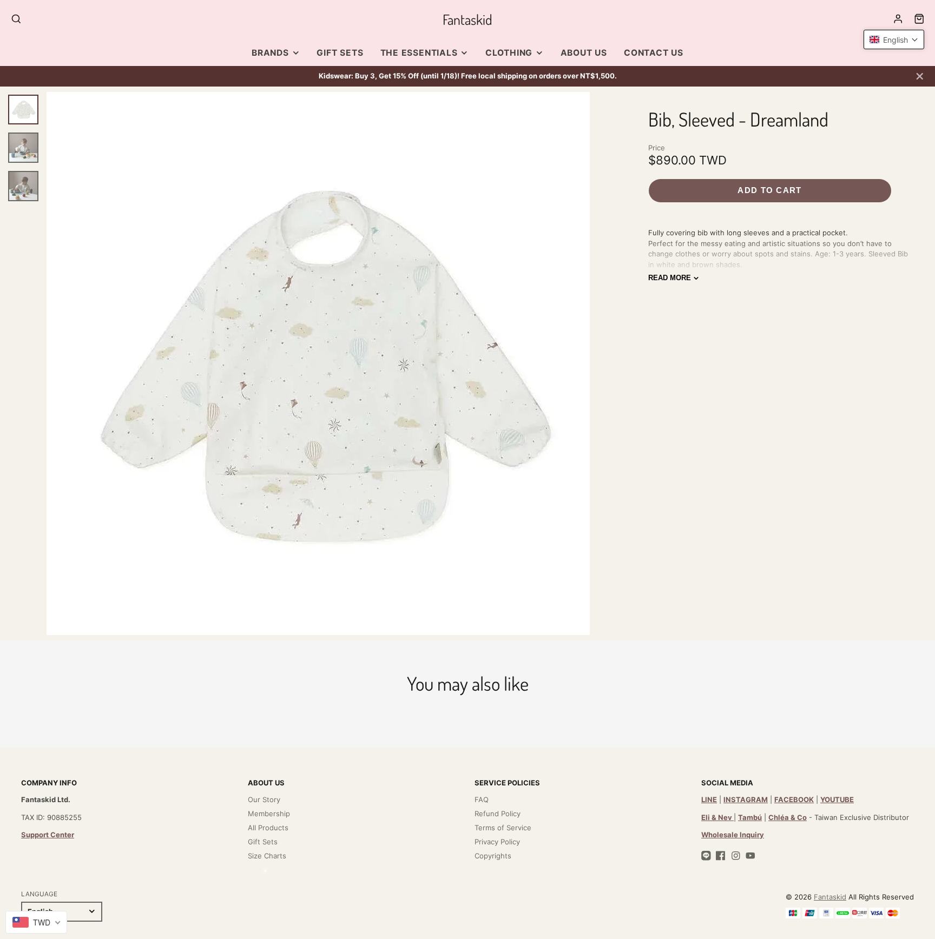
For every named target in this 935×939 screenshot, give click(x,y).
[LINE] (706, 856)
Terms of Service (503, 827)
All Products (268, 827)
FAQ (482, 799)
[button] (894, 39)
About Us (584, 53)
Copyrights (493, 855)
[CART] (919, 19)
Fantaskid (830, 896)
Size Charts (267, 855)
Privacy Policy (497, 841)
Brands (270, 53)
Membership (269, 813)
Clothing (508, 53)
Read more (669, 278)
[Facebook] (721, 856)
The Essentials (419, 53)
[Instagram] (736, 856)
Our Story (264, 799)
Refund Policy (498, 813)
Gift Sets (340, 53)
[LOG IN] (898, 19)
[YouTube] (750, 856)
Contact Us (653, 53)
